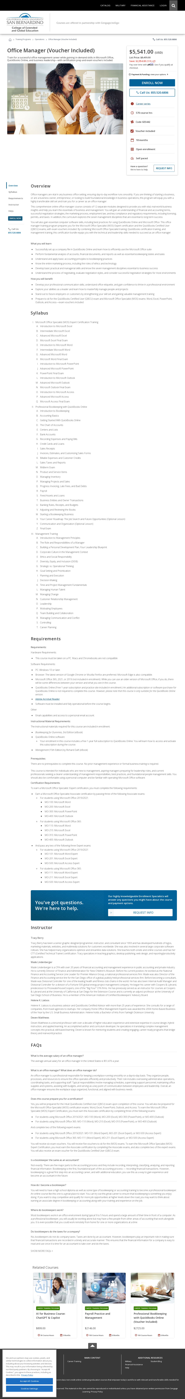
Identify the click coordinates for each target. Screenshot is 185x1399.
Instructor (14, 204)
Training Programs (23, 39)
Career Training (74, 1361)
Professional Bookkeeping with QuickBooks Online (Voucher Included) (150, 1317)
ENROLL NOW (152, 83)
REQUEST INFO (164, 168)
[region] (29, 1373)
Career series (143, 103)
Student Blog (156, 1361)
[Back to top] (92, 1357)
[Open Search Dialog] (173, 5)
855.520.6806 (14, 232)
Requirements (16, 198)
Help (127, 1367)
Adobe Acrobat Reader (47, 699)
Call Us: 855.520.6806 (164, 39)
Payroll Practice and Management (97, 1315)
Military (128, 1361)
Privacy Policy (97, 1391)
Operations (39, 39)
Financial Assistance (134, 1364)
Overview (13, 185)
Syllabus (13, 192)
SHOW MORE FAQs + (42, 1251)
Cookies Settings (29, 1388)
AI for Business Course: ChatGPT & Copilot (50, 1315)
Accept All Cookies (29, 1381)
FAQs (11, 211)
